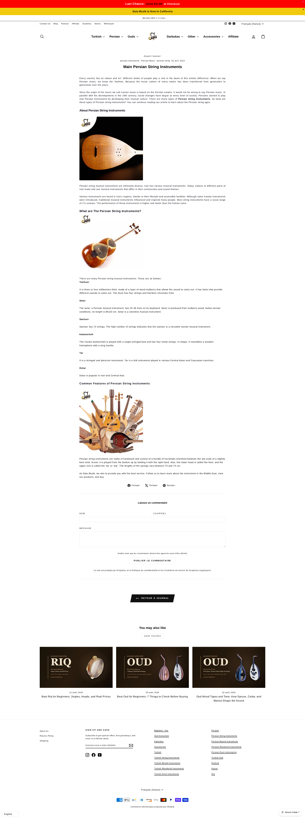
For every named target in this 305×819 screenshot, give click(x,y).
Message (85, 528)
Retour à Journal (154, 598)
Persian (115, 36)
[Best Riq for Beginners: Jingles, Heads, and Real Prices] (76, 667)
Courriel (159, 513)
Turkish (96, 36)
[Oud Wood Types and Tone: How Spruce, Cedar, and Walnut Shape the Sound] (228, 667)
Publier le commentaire (152, 560)
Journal (156, 56)
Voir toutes (152, 636)
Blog (56, 24)
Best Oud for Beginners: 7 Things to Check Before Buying (152, 696)
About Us (44, 731)
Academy (86, 24)
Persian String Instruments (224, 736)
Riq (213, 774)
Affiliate (75, 24)
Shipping (44, 741)
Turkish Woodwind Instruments (169, 768)
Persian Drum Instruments (224, 752)
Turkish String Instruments (167, 758)
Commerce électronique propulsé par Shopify (152, 807)
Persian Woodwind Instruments (226, 747)
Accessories (212, 36)
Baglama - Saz (161, 730)
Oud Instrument (161, 736)
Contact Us (45, 24)
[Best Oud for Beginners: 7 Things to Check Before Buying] (152, 667)
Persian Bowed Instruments (224, 741)
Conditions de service (174, 570)
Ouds (132, 36)
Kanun (214, 768)
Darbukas (174, 36)
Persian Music (148, 61)
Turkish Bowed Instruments (167, 763)
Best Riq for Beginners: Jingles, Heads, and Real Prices (76, 696)
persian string (163, 61)
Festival (65, 24)
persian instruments (129, 61)
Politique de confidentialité (145, 570)
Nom (82, 513)
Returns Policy (47, 736)
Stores (98, 24)
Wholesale (109, 24)
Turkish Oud (217, 758)
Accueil (147, 56)
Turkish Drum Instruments (166, 774)
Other (192, 36)
